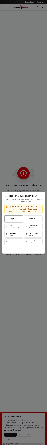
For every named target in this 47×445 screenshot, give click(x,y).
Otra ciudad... (23, 249)
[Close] (42, 194)
